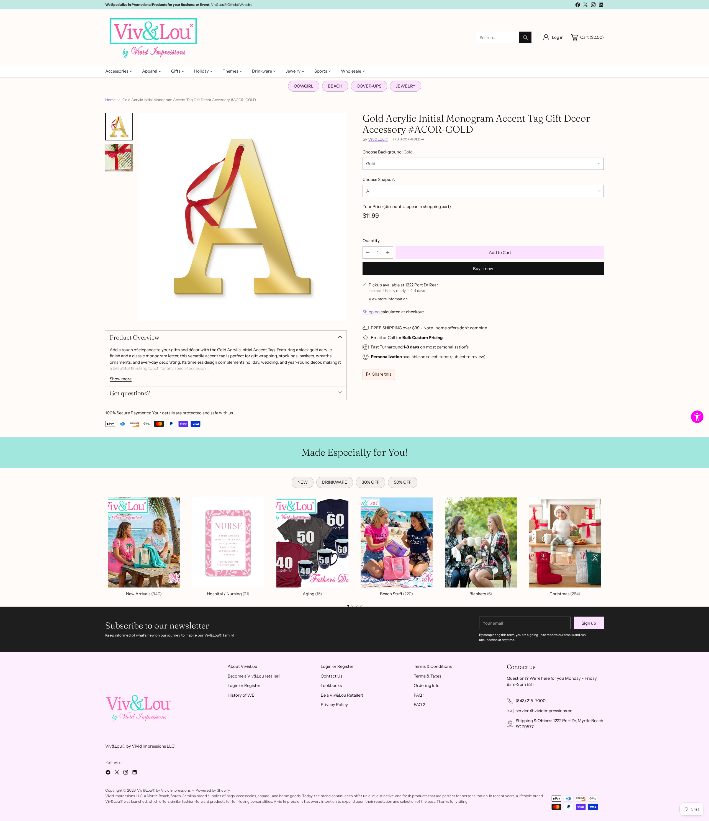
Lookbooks (331, 685)
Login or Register (244, 685)
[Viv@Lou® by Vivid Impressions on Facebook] (577, 5)
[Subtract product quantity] (368, 252)
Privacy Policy (334, 704)
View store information (388, 299)
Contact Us (331, 676)
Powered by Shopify (213, 790)
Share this (381, 374)
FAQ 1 (419, 695)
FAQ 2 (419, 704)
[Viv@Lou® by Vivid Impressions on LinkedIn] (601, 5)
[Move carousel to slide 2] (352, 606)
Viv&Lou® (378, 139)
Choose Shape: (379, 179)
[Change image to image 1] (119, 126)
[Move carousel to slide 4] (361, 606)
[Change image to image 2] (119, 157)
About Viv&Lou (242, 666)
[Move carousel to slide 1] (348, 606)
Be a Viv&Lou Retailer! (342, 695)
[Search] (525, 37)
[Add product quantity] (388, 252)
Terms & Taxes (427, 676)
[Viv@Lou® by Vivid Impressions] (153, 37)
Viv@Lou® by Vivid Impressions (164, 790)
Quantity (371, 240)
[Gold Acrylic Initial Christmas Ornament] (242, 217)
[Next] (604, 546)
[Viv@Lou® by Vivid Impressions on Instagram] (593, 5)
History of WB (241, 695)
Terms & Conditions (433, 666)
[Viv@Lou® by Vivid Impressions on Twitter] (585, 5)
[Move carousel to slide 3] (357, 606)
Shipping (371, 311)
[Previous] (105, 546)
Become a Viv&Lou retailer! (254, 676)
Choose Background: (388, 152)
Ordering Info (427, 685)
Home (110, 100)
